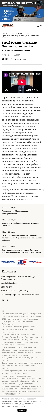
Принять (22, 410)
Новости (19, 33)
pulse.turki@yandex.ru (9, 283)
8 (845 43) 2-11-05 (7, 287)
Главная (5, 33)
